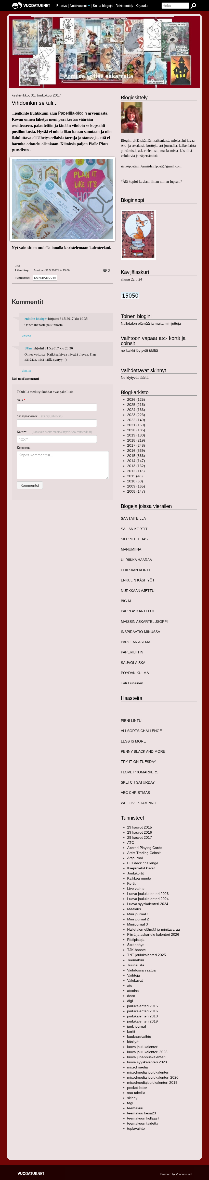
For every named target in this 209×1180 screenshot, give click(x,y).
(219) (136, 440)
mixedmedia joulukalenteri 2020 (152, 1077)
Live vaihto (136, 888)
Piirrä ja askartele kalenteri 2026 (153, 934)
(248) (136, 445)
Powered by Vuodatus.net (176, 1174)
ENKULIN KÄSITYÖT (138, 580)
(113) (136, 471)
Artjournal (135, 858)
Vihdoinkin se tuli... (35, 103)
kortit (131, 1031)
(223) (136, 415)
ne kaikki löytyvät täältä (139, 350)
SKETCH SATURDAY (138, 782)
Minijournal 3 (137, 924)
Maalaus (134, 909)
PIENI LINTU (131, 721)
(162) (136, 466)
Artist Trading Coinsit (144, 853)
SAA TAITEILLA (133, 518)
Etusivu (61, 5)
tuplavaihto (136, 1128)
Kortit (131, 883)
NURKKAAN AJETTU (137, 591)
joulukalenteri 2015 (142, 1006)
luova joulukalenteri (142, 1047)
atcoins (133, 991)
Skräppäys (135, 945)
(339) (136, 450)
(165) (136, 486)
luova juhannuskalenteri (146, 1057)
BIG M (126, 601)
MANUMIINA (131, 549)
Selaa (103, 5)
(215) (136, 405)
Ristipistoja (136, 940)
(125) (136, 399)
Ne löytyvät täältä (135, 377)
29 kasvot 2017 (139, 837)
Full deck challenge (142, 863)
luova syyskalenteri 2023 (147, 1062)
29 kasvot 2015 (139, 827)
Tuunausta (135, 965)
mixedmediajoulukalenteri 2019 (152, 1082)
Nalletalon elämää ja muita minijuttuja (151, 323)
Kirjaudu (142, 5)
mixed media (137, 1067)
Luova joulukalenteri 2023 (148, 894)
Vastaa (26, 336)
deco (131, 996)
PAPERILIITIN (132, 652)
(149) (136, 420)
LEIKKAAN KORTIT (136, 570)
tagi (130, 1103)
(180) (136, 435)
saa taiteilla (136, 1093)
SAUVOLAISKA (133, 663)
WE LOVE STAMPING (138, 803)
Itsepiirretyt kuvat (141, 868)
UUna (28, 348)
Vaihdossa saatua (141, 970)
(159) (136, 425)
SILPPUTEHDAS (134, 539)
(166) (136, 410)
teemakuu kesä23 (141, 1113)
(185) (136, 430)
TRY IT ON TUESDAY (138, 762)
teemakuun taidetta (142, 1123)
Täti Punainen (132, 683)
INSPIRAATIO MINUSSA (140, 632)
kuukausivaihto (139, 1037)
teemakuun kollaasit (143, 1118)
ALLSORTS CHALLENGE (141, 731)
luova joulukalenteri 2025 (147, 1052)
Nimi (21, 400)
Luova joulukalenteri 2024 (148, 899)
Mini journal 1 (138, 914)
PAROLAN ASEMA (135, 642)
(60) (135, 481)
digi (130, 1001)
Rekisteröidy (124, 5)
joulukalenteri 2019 (142, 1021)
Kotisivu (54, 431)
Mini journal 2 (138, 919)
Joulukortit (135, 873)
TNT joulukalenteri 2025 (146, 955)
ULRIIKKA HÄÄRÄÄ (136, 560)
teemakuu (135, 1108)
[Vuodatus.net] (31, 1173)
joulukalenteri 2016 (142, 1011)
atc (129, 985)
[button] (89, 5)
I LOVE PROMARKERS (139, 772)
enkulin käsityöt (35, 319)
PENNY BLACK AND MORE (143, 751)
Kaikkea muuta (45, 277)
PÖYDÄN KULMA (135, 673)
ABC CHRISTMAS (135, 792)
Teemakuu (135, 960)
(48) (135, 476)
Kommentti (23, 447)
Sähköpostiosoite (39, 416)
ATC (130, 843)
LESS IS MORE (133, 741)
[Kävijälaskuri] (130, 295)
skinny (132, 1098)
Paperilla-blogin (72, 113)
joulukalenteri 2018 (142, 1016)
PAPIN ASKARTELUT (138, 611)
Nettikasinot (78, 5)
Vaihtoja (133, 975)
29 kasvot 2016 (139, 832)
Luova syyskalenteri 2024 (147, 904)
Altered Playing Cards (144, 848)
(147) (136, 461)
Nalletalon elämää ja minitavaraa (153, 929)
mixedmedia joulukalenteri (148, 1072)
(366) (136, 456)
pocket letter (137, 1088)
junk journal (136, 1026)
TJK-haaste (136, 950)
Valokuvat (135, 980)
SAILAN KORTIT (134, 529)
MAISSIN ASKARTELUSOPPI (144, 621)
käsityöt (133, 1042)
